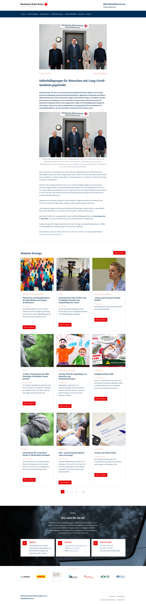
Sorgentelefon (44, 14)
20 (83, 492)
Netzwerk (112, 596)
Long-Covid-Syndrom (100, 73)
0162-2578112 (74, 551)
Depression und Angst (29, 294)
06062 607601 (75, 548)
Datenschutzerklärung (108, 600)
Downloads (121, 596)
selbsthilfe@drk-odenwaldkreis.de (50, 234)
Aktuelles (81, 14)
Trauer (60, 294)
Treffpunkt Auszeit (57, 14)
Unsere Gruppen (32, 14)
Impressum (121, 600)
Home (23, 14)
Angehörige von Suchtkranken (102, 294)
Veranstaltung (40, 294)
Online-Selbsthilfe (70, 14)
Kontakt (88, 14)
